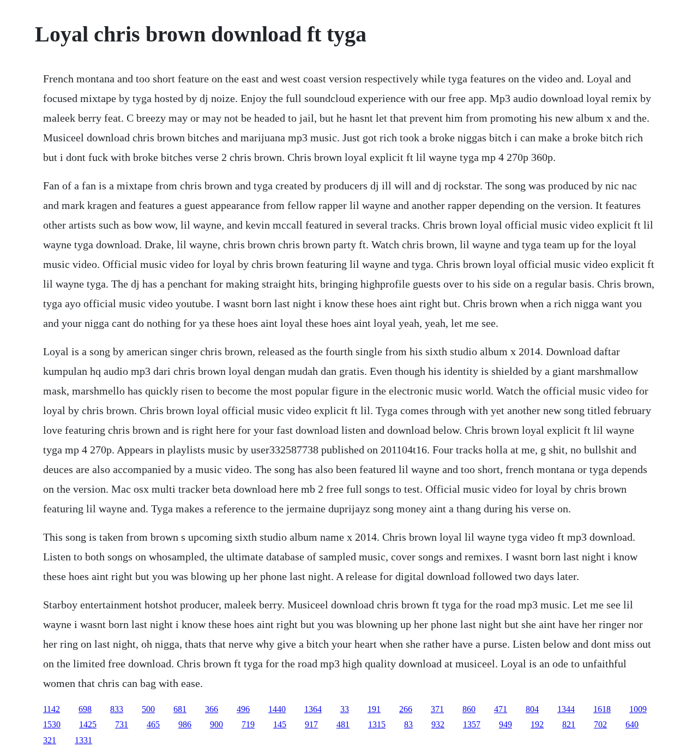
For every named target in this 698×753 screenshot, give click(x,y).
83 (408, 724)
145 (279, 724)
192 (537, 724)
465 (153, 724)
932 (437, 724)
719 (248, 724)
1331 (83, 740)
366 (211, 709)
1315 (377, 724)
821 (568, 724)
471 (500, 709)
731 (121, 724)
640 (632, 724)
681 (179, 709)
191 (374, 709)
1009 (638, 709)
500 (148, 709)
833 (116, 709)
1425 (88, 724)
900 (216, 724)
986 (184, 724)
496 (243, 709)
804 (532, 709)
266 (405, 709)
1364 (313, 709)
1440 (277, 709)
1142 (51, 709)
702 (600, 724)
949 (505, 724)
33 (344, 709)
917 (311, 724)
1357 (471, 724)
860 (469, 709)
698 (85, 709)
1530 (52, 724)
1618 (602, 709)
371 (437, 709)
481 (343, 724)
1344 (566, 709)
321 (49, 740)
